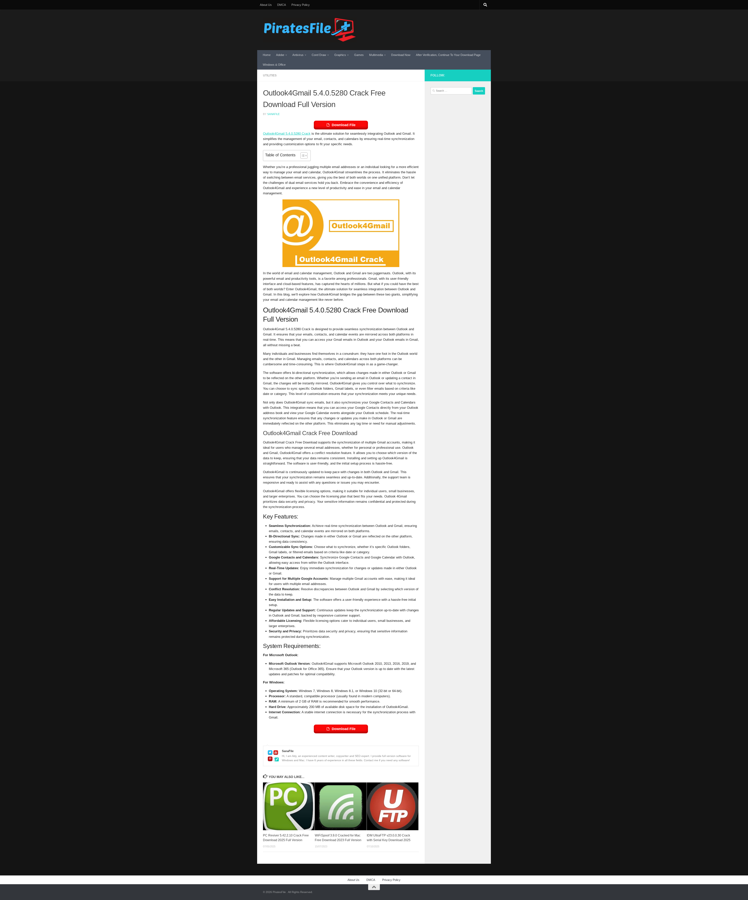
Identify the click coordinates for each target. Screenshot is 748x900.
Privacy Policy (300, 4)
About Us (266, 4)
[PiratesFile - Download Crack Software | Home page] (310, 30)
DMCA (281, 4)
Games (359, 55)
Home (267, 55)
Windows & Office (274, 64)
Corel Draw (319, 55)
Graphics (340, 55)
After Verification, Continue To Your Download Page (448, 55)
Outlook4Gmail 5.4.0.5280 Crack (286, 133)
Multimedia (376, 55)
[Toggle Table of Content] (302, 155)
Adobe (280, 55)
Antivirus (297, 55)
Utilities (270, 75)
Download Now (400, 55)
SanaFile (273, 114)
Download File (343, 125)
